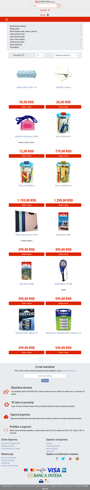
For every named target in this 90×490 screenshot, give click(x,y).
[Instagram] (77, 459)
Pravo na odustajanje (8, 458)
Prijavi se (45, 380)
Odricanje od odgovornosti (10, 443)
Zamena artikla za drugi (9, 466)
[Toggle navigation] (6, 19)
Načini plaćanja (51, 449)
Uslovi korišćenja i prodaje (10, 449)
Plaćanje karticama (53, 446)
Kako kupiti (50, 451)
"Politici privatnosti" (69, 371)
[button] (45, 15)
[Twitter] (63, 459)
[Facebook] (57, 459)
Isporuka (49, 443)
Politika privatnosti (8, 446)
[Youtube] (70, 459)
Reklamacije (5, 463)
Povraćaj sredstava (8, 460)
